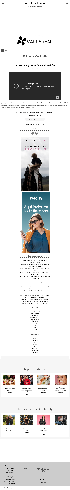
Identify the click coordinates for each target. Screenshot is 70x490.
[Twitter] (41, 469)
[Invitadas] (61, 424)
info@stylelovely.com (35, 124)
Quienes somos (10, 468)
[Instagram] (36, 133)
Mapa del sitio (9, 472)
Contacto (9, 474)
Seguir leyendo (34, 119)
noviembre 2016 (35, 313)
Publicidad (10, 470)
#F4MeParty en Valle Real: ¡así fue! (35, 65)
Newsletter (43, 480)
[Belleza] (61, 384)
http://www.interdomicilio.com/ (31, 299)
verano (52, 112)
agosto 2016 (35, 320)
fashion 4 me (43, 112)
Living (35, 342)
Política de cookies (10, 483)
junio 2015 (35, 330)
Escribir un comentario (35, 115)
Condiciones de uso (10, 479)
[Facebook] (32, 133)
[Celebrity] (26, 424)
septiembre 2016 (35, 317)
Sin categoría (35, 350)
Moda (35, 346)
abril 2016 (35, 328)
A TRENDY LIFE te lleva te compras (38, 303)
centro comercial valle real (29, 112)
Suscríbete (43, 482)
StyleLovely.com (35, 3)
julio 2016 (35, 322)
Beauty (35, 338)
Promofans (35, 348)
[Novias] (9, 384)
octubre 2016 (35, 315)
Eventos (35, 340)
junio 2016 (35, 324)
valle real (49, 112)
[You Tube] (43, 471)
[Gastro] (43, 384)
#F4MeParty (20, 112)
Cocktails (38, 112)
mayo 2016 (35, 326)
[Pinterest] (45, 469)
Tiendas (35, 352)
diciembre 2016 (35, 311)
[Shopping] (9, 424)
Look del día (35, 344)
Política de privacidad (9, 481)
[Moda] (26, 384)
